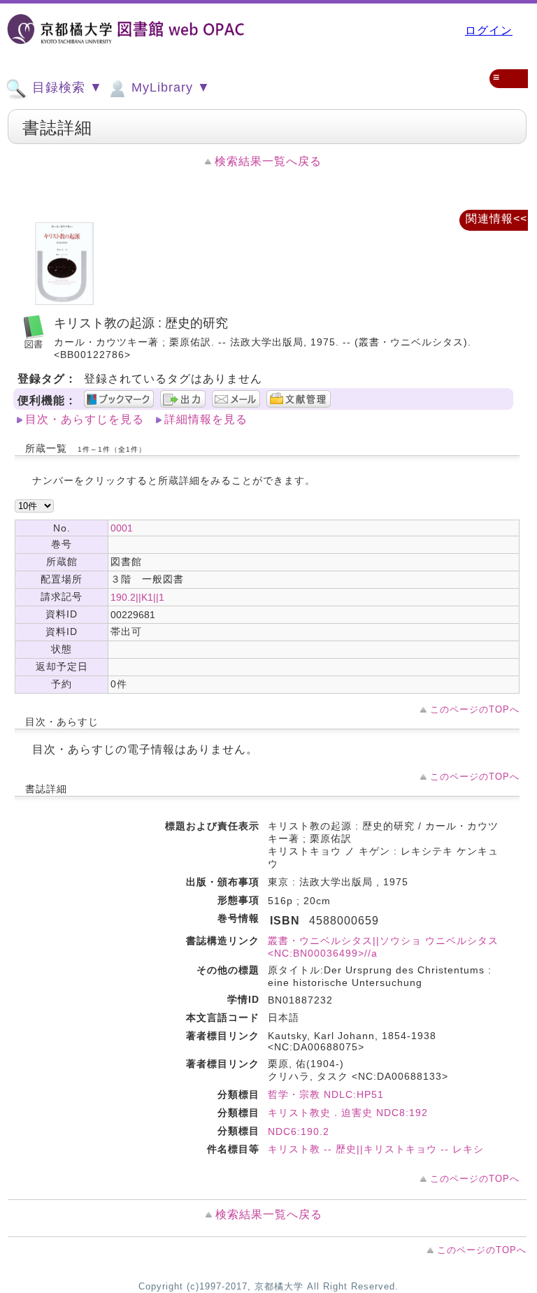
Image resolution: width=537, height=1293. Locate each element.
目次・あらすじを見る (84, 419)
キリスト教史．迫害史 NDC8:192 (348, 1112)
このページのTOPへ (475, 709)
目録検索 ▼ (65, 87)
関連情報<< (496, 218)
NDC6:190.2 (298, 1131)
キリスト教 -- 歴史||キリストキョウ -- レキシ (376, 1149)
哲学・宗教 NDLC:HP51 (326, 1094)
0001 (121, 528)
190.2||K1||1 (137, 597)
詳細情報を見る (206, 419)
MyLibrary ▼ (168, 87)
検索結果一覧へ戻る (268, 161)
